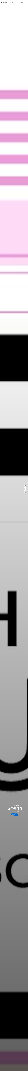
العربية (22, 2)
